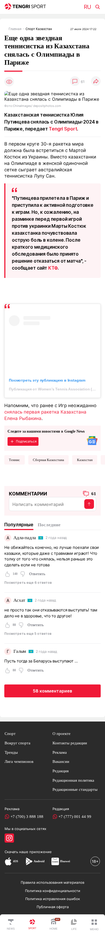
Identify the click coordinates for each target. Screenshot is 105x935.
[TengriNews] (10, 925)
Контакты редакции (69, 743)
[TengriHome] (54, 924)
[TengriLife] (74, 925)
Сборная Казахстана (48, 460)
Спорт (10, 733)
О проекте (61, 733)
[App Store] (8, 861)
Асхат (19, 600)
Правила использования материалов (52, 882)
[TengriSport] (32, 925)
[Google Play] (29, 861)
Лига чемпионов (19, 761)
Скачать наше (17, 852)
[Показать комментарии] (75, 81)
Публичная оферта (53, 907)
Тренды (11, 752)
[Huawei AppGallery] (55, 861)
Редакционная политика (73, 780)
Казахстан (85, 460)
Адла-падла (24, 537)
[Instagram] (9, 838)
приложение (40, 852)
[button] (94, 925)
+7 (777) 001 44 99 (74, 816)
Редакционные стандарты (74, 789)
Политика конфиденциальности (52, 891)
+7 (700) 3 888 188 (26, 816)
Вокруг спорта (17, 743)
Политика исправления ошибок (52, 899)
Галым (19, 651)
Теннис (14, 460)
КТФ (53, 268)
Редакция (60, 771)
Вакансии (60, 761)
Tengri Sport (63, 129)
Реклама (59, 752)
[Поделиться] (96, 81)
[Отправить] (89, 504)
